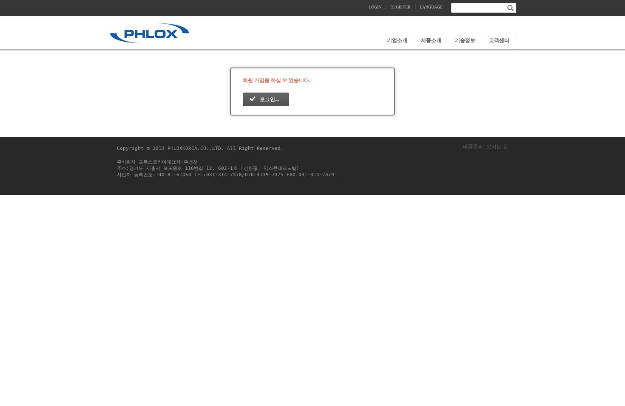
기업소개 (397, 40)
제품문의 (473, 146)
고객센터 (499, 40)
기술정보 (465, 40)
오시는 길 (497, 146)
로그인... (269, 99)
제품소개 (431, 40)
